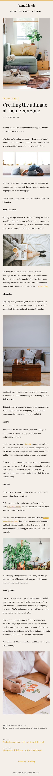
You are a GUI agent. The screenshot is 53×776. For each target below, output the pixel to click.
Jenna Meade (27, 5)
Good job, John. (34, 772)
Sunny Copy (24, 11)
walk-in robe (43, 286)
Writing (13, 11)
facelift (28, 444)
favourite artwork (14, 506)
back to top (22, 761)
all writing (31, 761)
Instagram (36, 11)
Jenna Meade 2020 (20, 772)
